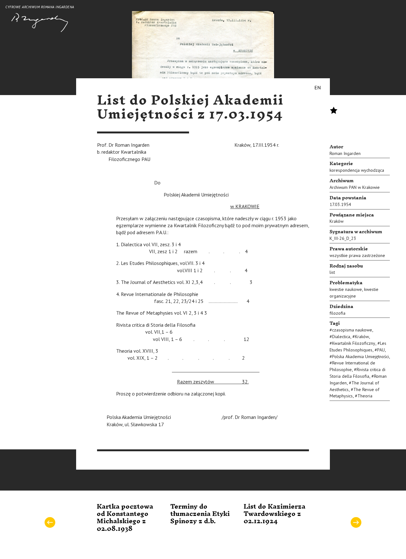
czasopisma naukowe (352, 330)
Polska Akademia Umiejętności (360, 356)
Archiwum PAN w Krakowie (355, 187)
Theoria (364, 396)
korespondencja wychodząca (357, 170)
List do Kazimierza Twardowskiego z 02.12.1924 (274, 514)
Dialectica (341, 336)
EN (317, 87)
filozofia (337, 313)
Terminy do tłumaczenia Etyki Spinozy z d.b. (200, 514)
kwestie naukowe (346, 289)
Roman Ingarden (345, 153)
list (332, 272)
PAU (381, 350)
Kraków (337, 221)
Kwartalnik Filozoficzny (353, 343)
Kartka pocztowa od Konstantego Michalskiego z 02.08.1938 (125, 518)
